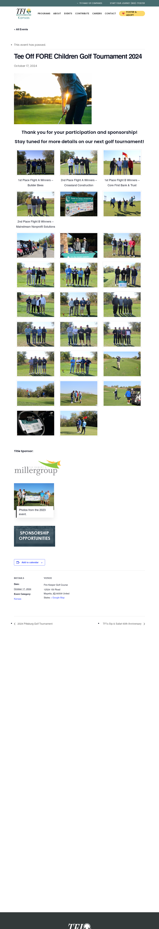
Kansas (17, 598)
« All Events (21, 29)
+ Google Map (58, 597)
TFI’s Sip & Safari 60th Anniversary (122, 623)
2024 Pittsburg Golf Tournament (34, 623)
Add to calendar (30, 562)
